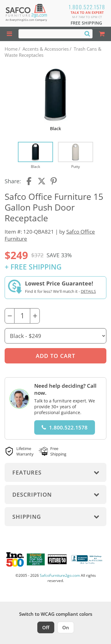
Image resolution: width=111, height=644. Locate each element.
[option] (35, 156)
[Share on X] (42, 181)
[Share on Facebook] (30, 181)
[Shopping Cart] (101, 34)
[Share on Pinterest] (54, 181)
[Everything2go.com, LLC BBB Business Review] (87, 559)
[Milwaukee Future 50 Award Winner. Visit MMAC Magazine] (57, 559)
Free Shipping (86, 23)
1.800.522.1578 (87, 7)
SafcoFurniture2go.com (60, 575)
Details (88, 291)
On (65, 627)
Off (45, 627)
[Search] (87, 33)
